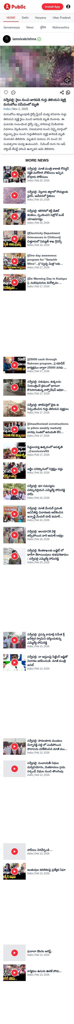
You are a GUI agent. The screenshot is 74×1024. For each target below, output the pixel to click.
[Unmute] (67, 80)
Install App (52, 6)
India (6, 108)
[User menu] (68, 6)
